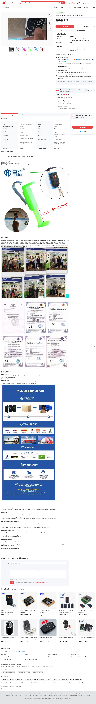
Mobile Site (78, 693)
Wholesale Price (50, 693)
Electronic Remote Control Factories (42, 679)
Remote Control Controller (76, 679)
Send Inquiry (65, 26)
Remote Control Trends (8, 686)
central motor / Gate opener (7, 656)
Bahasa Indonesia (87, 695)
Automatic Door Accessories (31, 656)
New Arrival (27, 654)
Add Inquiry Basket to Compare (27, 55)
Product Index (72, 693)
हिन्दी (67, 695)
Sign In (57, 108)
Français (29, 695)
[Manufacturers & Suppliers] (9, 2)
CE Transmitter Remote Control (28, 682)
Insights (83, 693)
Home (2, 10)
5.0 (77, 117)
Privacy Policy (69, 698)
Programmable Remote (38, 672)
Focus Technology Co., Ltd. (39, 698)
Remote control (74, 654)
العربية (55, 695)
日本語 (63, 695)
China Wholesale (42, 693)
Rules (93, 7)
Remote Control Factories (8, 679)
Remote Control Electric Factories (60, 679)
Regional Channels (64, 693)
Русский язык (35, 695)
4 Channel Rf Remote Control (9, 672)
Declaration (62, 698)
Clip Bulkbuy (18, 686)
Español (19, 695)
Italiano (41, 695)
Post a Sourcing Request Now (40, 582)
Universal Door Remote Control (44, 682)
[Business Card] (92, 121)
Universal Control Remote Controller (10, 682)
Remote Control (18, 10)
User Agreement (56, 698)
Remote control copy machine (31, 659)
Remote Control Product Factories (24, 679)
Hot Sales (3, 654)
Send (12, 582)
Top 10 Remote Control (78, 682)
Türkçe (75, 695)
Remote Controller (52, 654)
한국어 (59, 695)
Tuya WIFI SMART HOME (6, 659)
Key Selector (50, 656)
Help (69, 7)
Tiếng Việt (80, 695)
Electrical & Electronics (9, 10)
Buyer (62, 7)
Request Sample (81, 30)
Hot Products (13, 693)
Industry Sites (57, 693)
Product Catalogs (21, 651)
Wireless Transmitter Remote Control (62, 682)
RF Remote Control (26, 10)
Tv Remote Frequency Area (24, 672)
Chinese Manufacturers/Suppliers (31, 693)
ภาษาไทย (71, 695)
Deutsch (45, 695)
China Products (20, 693)
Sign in (93, 3)
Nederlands (50, 695)
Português (25, 695)
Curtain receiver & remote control (78, 656)
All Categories (6, 7)
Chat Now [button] (86, 26)
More (2, 688)
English (15, 695)
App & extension (77, 7)
